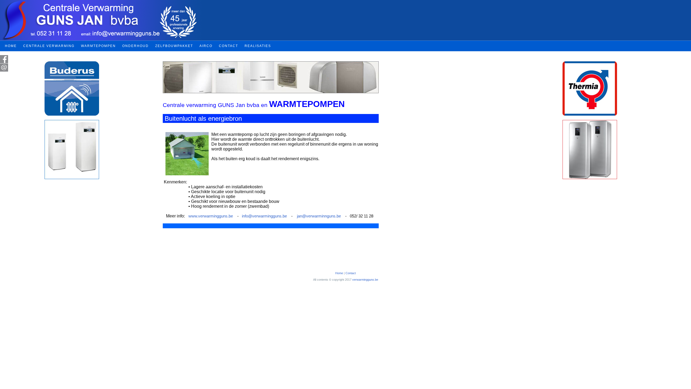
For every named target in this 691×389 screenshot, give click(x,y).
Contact (351, 273)
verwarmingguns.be (365, 279)
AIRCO (205, 46)
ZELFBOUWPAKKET (174, 46)
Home (339, 273)
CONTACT (228, 46)
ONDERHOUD (135, 46)
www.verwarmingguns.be (210, 216)
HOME (11, 46)
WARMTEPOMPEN (98, 46)
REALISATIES (258, 46)
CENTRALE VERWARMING (48, 46)
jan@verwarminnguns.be (319, 216)
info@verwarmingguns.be (264, 216)
